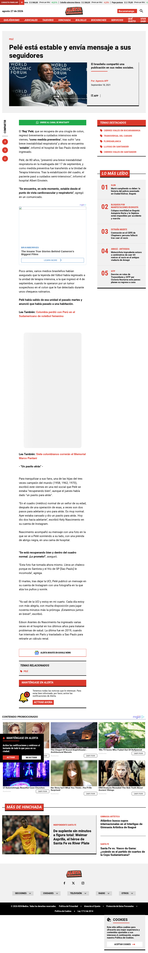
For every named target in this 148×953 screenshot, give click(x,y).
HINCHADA (64, 20)
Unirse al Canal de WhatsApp (54, 122)
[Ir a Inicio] (74, 11)
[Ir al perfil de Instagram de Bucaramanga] (83, 883)
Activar (11, 757)
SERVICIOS (117, 20)
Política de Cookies (124, 937)
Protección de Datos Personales (120, 906)
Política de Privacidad (68, 906)
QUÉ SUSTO (132, 20)
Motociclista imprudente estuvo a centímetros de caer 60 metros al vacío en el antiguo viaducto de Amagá (126, 256)
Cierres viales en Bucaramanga (122, 130)
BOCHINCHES (98, 20)
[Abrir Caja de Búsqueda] (141, 11)
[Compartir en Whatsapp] (5, 159)
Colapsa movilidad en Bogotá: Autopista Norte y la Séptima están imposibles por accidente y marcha (126, 214)
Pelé (26, 671)
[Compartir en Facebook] (5, 142)
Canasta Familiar (9, 2)
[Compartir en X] (5, 150)
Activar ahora (43, 702)
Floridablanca (112, 141)
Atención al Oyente (92, 906)
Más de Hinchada (24, 807)
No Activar (31, 757)
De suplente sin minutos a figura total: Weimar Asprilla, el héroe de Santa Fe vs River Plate (72, 837)
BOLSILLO (81, 20)
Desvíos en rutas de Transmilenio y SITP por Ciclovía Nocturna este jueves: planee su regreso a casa (126, 278)
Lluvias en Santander (116, 146)
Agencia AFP (102, 81)
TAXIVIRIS (47, 20)
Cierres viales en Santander (120, 152)
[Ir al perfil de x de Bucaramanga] (73, 883)
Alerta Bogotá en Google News (55, 652)
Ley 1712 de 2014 (85, 911)
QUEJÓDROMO (11, 20)
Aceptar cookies (122, 944)
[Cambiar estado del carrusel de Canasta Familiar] (21, 2)
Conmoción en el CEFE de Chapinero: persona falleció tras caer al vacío (124, 235)
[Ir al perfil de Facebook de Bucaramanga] (64, 883)
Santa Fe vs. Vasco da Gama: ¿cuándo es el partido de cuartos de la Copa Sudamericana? (122, 852)
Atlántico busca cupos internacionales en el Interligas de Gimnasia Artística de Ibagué (121, 824)
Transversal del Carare (118, 136)
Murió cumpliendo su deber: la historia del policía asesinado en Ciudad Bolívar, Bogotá (125, 191)
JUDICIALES (30, 20)
